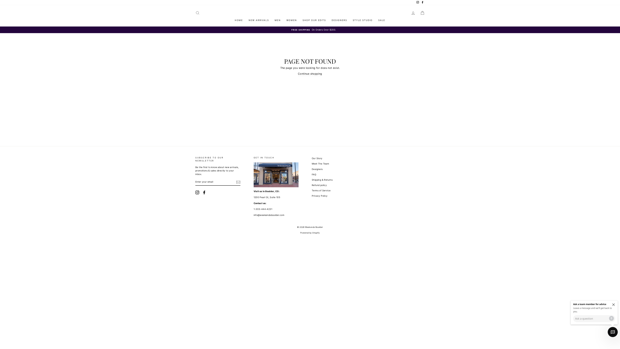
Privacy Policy (320, 196)
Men (278, 20)
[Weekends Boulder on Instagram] (197, 192)
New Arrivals (259, 20)
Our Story (317, 158)
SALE (381, 20)
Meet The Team (320, 163)
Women (291, 20)
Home (239, 20)
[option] (310, 30)
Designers (339, 20)
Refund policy (319, 185)
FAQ (314, 174)
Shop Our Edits (314, 20)
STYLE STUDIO (363, 20)
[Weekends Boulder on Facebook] (204, 192)
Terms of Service (321, 190)
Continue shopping (310, 73)
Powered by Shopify (310, 233)
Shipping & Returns (322, 180)
